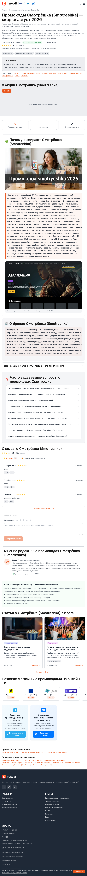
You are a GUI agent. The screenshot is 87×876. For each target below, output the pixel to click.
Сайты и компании (15, 10)
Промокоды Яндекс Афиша (11, 760)
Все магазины (7, 798)
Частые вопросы (52, 801)
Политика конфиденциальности (12, 852)
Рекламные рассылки (9, 860)
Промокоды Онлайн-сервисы (58, 753)
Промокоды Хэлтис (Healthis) (32, 760)
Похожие (24, 76)
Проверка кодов (7, 76)
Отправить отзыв (13, 539)
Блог (47, 817)
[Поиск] (80, 3)
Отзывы (65, 73)
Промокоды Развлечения (10, 753)
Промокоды (6, 801)
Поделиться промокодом (33, 458)
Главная (4, 10)
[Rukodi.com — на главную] (9, 3)
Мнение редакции (75, 73)
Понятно (79, 872)
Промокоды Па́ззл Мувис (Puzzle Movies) (66, 762)
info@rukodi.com (8, 833)
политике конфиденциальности (14, 873)
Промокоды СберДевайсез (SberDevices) (16, 765)
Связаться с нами (52, 804)
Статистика (15, 73)
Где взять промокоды (54, 808)
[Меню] (84, 4)
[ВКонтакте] (33, 3)
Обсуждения (50, 820)
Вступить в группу (44, 734)
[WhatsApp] (3, 837)
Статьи (17, 76)
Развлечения (7, 53)
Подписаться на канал (16, 734)
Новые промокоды (9, 804)
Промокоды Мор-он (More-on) (54, 760)
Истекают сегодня (9, 808)
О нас (47, 811)
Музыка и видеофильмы (24, 53)
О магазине (52, 73)
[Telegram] (28, 3)
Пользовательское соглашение (12, 856)
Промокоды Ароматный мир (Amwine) (37, 762)
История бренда (41, 73)
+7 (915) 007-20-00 (9, 830)
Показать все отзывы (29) (43, 509)
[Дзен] (15, 787)
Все (6, 91)
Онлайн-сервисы (42, 53)
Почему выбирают (27, 73)
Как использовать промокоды (57, 798)
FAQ (59, 73)
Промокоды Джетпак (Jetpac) (12, 762)
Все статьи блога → (43, 672)
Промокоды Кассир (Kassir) (42, 765)
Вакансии (49, 814)
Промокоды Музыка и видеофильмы (33, 753)
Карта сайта (6, 864)
